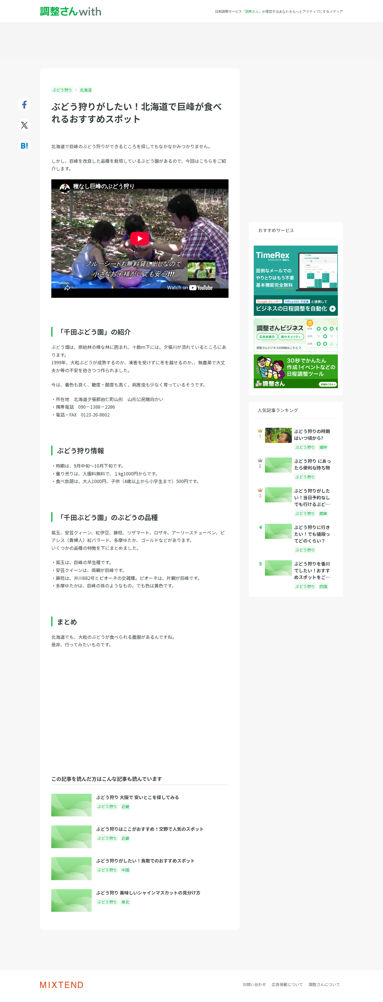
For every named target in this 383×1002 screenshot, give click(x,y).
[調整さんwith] (70, 11)
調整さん (252, 11)
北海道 (86, 90)
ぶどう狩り (62, 90)
